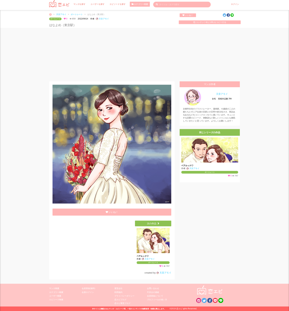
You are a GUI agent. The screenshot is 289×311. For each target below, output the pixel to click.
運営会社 (118, 288)
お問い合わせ (153, 288)
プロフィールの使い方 (157, 299)
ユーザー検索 (55, 296)
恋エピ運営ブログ (122, 303)
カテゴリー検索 (140, 4)
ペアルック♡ (143, 256)
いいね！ (188, 15)
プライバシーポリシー (124, 296)
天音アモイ (61, 14)
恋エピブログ (120, 299)
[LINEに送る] (232, 15)
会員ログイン (88, 292)
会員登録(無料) (88, 288)
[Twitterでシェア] (224, 15)
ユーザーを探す (97, 4)
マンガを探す (79, 4)
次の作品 (152, 223)
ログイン (235, 4)
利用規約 (118, 292)
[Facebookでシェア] (228, 15)
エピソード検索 (56, 299)
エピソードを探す (118, 4)
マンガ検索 (54, 288)
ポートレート (77, 14)
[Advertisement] (144, 54)
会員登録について (155, 296)
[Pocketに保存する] (215, 300)
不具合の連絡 (153, 292)
